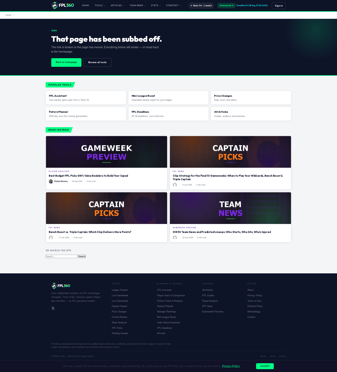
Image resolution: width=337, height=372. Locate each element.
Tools (99, 5)
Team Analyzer (119, 322)
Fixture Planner (119, 317)
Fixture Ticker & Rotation (170, 301)
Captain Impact (119, 306)
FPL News (207, 306)
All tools (161, 333)
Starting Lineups (120, 333)
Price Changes (119, 311)
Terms (273, 356)
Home (85, 5)
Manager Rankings (166, 311)
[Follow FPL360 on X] (53, 308)
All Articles (207, 290)
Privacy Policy (254, 295)
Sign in (279, 5)
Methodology (253, 311)
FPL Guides (208, 295)
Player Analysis (210, 301)
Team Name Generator (168, 322)
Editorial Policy (255, 306)
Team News (136, 5)
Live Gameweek (120, 295)
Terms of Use (254, 301)
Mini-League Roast (166, 317)
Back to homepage (66, 62)
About (250, 290)
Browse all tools (97, 62)
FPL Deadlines (164, 328)
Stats (154, 5)
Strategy (172, 5)
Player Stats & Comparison (171, 295)
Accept (265, 366)
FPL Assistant (164, 290)
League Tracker (120, 290)
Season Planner (165, 306)
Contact (251, 317)
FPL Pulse (117, 328)
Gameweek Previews (213, 311)
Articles (116, 5)
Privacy (263, 356)
